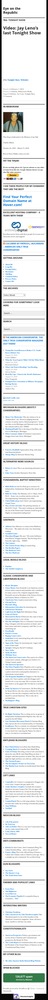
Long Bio (8, 267)
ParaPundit (9, 631)
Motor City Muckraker (14, 417)
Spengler (8, 648)
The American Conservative (15, 657)
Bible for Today (11, 494)
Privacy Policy (11, 279)
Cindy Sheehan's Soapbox (15, 787)
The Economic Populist (14, 896)
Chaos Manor (10, 588)
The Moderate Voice (13, 550)
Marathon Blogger (12, 536)
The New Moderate (12, 553)
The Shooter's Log (12, 873)
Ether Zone (9, 473)
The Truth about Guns (13, 875)
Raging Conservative (13, 636)
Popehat (8, 566)
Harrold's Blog (11, 605)
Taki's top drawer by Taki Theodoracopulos (21, 914)
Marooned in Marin (12, 617)
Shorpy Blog (10, 455)
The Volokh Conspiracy (14, 569)
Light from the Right (13, 612)
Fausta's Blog (10, 852)
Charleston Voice (11, 600)
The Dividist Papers (12, 548)
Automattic (7, 991)
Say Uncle (9, 871)
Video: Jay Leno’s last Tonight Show (22, 30)
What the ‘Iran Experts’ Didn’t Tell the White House (24, 360)
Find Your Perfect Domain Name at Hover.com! (17, 200)
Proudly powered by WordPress (15, 988)
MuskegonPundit (11, 429)
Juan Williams (10, 806)
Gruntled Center (11, 534)
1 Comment (7, 96)
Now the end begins (12, 621)
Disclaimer (9, 272)
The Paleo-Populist (12, 667)
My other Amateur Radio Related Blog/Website (23, 961)
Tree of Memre (11, 834)
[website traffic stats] (11, 398)
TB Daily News (11, 655)
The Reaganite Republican (15, 677)
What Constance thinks (14, 434)
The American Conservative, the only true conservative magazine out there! (23, 340)
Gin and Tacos (10, 602)
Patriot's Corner (11, 633)
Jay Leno (20, 94)
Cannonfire (9, 782)
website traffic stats (8, 400)
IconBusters (9, 726)
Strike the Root (11, 653)
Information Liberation (14, 607)
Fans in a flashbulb (12, 450)
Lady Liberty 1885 (12, 831)
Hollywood (22, 91)
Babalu (8, 847)
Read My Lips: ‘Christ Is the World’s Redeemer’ (23, 374)
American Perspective (13, 935)
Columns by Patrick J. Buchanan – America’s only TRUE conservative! (23, 246)
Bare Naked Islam (12, 747)
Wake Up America (12, 689)
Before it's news (11, 468)
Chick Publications (12, 501)
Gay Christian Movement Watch (17, 721)
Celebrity (13, 91)
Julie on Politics (11, 827)
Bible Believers (11, 486)
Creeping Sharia (11, 749)
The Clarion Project (12, 761)
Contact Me (9, 281)
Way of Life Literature (13, 506)
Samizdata (9, 638)
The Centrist (10, 543)
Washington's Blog (12, 700)
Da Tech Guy (10, 824)
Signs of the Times (12, 643)
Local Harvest (10, 894)
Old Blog (8, 274)
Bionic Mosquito (11, 586)
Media (29, 91)
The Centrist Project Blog (15, 546)
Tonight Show (30, 94)
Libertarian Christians (13, 609)
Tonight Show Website (17, 80)
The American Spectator (14, 665)
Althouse (8, 526)
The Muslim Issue (12, 766)
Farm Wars (9, 889)
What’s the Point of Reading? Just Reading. (21, 367)
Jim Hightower (11, 891)
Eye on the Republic (12, 10)
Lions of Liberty (11, 614)
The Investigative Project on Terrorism (20, 764)
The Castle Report (12, 942)
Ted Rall (8, 808)
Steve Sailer (9, 650)
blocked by (26, 978)
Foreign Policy (11, 269)
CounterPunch (10, 801)
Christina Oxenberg (12, 912)
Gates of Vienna (11, 752)
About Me (9, 265)
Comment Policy (11, 276)
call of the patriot (11, 822)
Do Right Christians (12, 714)
